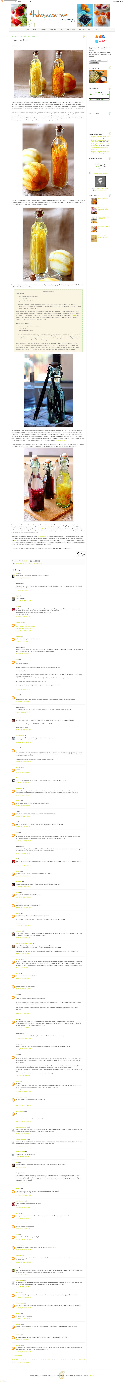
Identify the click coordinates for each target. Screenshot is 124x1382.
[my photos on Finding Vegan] (100, 171)
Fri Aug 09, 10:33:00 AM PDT (23, 1075)
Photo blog (71, 29)
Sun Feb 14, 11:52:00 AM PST (23, 1318)
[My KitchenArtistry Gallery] (100, 190)
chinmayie (18, 636)
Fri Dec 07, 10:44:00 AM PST (23, 653)
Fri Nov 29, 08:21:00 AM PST (23, 1156)
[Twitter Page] (96, 42)
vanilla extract (39, 563)
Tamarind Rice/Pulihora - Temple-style (104, 218)
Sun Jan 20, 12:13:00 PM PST (23, 795)
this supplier (72, 315)
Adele (17, 718)
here (54, 1247)
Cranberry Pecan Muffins (49, 527)
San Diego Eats (84, 29)
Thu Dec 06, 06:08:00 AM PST (23, 590)
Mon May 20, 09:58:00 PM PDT (23, 897)
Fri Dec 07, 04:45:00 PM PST (23, 701)
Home (27, 29)
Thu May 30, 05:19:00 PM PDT (23, 925)
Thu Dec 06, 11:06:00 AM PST (23, 631)
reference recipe (60, 440)
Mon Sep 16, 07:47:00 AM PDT (23, 1105)
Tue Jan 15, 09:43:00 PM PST (23, 782)
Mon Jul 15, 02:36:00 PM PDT (23, 1013)
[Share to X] (38, 561)
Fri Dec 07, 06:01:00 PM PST (23, 712)
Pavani (17, 606)
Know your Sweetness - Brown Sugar (25, 628)
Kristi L (17, 1234)
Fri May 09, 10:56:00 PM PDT (23, 1229)
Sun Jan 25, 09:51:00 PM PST (23, 1287)
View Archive (99, 99)
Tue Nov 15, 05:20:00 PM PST (23, 1352)
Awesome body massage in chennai (100, 147)
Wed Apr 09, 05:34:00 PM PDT (23, 1207)
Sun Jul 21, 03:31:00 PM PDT (23, 1027)
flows (17, 1019)
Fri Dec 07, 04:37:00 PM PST (23, 689)
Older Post (82, 1359)
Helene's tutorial (41, 536)
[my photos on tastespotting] (100, 188)
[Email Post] (31, 560)
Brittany (18, 871)
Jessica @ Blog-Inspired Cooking (24, 943)
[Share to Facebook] (39, 561)
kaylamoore (19, 1255)
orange (33, 563)
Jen (16, 1268)
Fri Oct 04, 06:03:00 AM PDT (23, 1133)
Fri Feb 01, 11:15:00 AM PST (23, 805)
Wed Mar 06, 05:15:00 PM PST (23, 816)
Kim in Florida (19, 1303)
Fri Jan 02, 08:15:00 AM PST (23, 1274)
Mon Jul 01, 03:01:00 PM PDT (23, 953)
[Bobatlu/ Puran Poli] (98, 83)
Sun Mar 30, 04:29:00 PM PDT (23, 1195)
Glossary (53, 29)
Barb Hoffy (18, 931)
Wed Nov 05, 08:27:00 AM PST (23, 1262)
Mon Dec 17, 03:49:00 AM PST (23, 730)
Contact (96, 29)
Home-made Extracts (103, 198)
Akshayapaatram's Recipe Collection (103, 236)
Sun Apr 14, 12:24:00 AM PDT (23, 853)
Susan (17, 1081)
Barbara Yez (19, 788)
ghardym (18, 913)
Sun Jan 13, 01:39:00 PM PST (23, 772)
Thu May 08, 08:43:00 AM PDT (23, 1218)
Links (61, 29)
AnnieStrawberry (20, 1201)
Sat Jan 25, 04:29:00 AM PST (23, 1167)
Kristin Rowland (20, 735)
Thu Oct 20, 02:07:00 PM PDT (23, 1329)
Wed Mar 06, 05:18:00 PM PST (23, 826)
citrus (21, 563)
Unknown (18, 767)
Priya (17, 659)
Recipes (43, 29)
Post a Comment (18, 1355)
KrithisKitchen (19, 622)
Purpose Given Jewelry (21, 1127)
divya (17, 596)
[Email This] (34, 561)
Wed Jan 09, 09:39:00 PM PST (23, 761)
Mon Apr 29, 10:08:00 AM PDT (23, 876)
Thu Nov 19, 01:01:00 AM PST (23, 1297)
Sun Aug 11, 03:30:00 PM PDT (23, 1091)
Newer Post (15, 1359)
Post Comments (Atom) (25, 1362)
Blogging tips (3, 1381)
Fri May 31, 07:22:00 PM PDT (23, 937)
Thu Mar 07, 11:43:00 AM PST (23, 841)
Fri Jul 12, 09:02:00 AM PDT (23, 967)
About (35, 29)
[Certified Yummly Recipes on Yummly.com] (100, 175)
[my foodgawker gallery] (100, 186)
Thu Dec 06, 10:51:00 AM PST (23, 616)
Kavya (17, 892)
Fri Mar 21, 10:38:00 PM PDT (23, 1183)
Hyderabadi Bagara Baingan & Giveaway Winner (103, 209)
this (43, 529)
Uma (17, 573)
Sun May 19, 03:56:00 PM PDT (23, 886)
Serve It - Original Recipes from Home (25, 626)
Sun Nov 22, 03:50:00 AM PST (23, 1308)
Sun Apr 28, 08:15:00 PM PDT (23, 865)
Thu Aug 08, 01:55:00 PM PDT (23, 1038)
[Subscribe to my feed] (100, 37)
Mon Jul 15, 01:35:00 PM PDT (23, 989)
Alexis (17, 778)
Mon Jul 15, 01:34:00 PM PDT (23, 978)
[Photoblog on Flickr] (100, 42)
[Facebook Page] (103, 37)
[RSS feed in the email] (97, 37)
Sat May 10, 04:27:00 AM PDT (23, 1239)
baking (17, 563)
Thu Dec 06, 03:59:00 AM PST (23, 578)
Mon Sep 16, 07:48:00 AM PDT (23, 1121)
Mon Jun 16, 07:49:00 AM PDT (23, 1250)
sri (16, 811)
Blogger (92, 1375)
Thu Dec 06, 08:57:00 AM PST (23, 601)
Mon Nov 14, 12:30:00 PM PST (23, 1339)
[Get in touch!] (103, 42)
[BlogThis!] (36, 561)
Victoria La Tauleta (20, 1151)
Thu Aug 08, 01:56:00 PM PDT (23, 1049)
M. (16, 859)
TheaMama (18, 881)
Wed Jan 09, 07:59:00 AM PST (23, 742)
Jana (17, 1162)
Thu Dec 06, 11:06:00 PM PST (23, 641)
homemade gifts (27, 563)
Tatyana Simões (20, 1097)
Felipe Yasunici (19, 1280)
